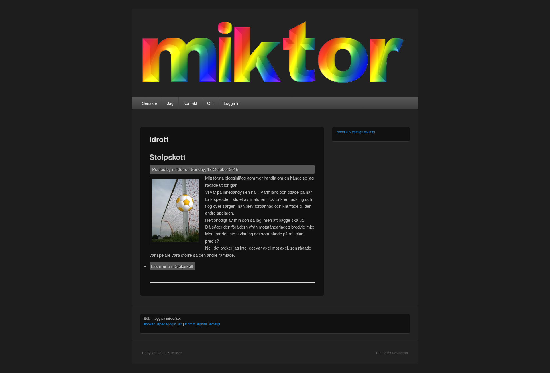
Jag (170, 103)
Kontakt (190, 103)
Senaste (149, 103)
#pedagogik (166, 323)
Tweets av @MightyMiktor (355, 131)
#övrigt (214, 323)
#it (180, 323)
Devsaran (400, 352)
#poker (149, 323)
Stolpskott (168, 157)
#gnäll (202, 323)
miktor (176, 352)
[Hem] (275, 83)
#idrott (190, 323)
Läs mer (172, 266)
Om (210, 103)
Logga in (231, 103)
